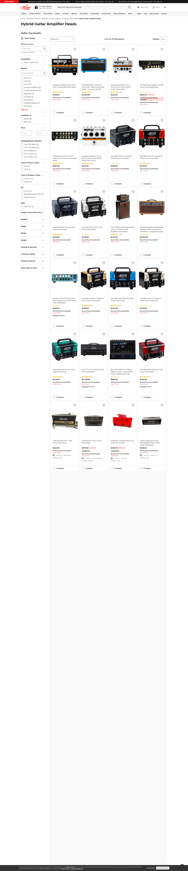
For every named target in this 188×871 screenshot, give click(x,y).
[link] (65, 87)
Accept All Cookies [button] (162, 868)
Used (145, 14)
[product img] (65, 65)
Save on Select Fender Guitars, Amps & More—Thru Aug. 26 (94, 1)
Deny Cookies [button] (150, 868)
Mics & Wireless (119, 13)
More (130, 13)
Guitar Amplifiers (55, 18)
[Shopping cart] (164, 7)
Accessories (106, 13)
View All (24, 110)
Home (23, 18)
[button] (43, 7)
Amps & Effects (35, 13)
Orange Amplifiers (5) (32, 87)
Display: (156, 39)
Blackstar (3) (29, 94)
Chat (40, 8)
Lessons (164, 14)
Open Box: (56, 315)
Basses (74, 13)
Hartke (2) (28, 106)
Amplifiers (44, 18)
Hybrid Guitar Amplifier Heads (90, 18)
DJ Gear (66, 13)
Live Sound (95, 13)
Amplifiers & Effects (33, 18)
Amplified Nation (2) (32, 103)
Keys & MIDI (48, 13)
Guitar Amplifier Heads (70, 18)
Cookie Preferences (76, 869)
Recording (84, 13)
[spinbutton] (26, 133)
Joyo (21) (27, 78)
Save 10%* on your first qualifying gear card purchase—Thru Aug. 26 (140, 1)
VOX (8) (27, 81)
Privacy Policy (70, 867)
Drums (57, 13)
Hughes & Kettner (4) (32, 90)
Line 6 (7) (27, 84)
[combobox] (62, 39)
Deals (139, 14)
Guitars (23, 13)
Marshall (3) (28, 100)
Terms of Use (65, 869)
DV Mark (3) (28, 97)
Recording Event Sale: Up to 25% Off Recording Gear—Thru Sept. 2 (49, 1)
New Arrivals (154, 14)
